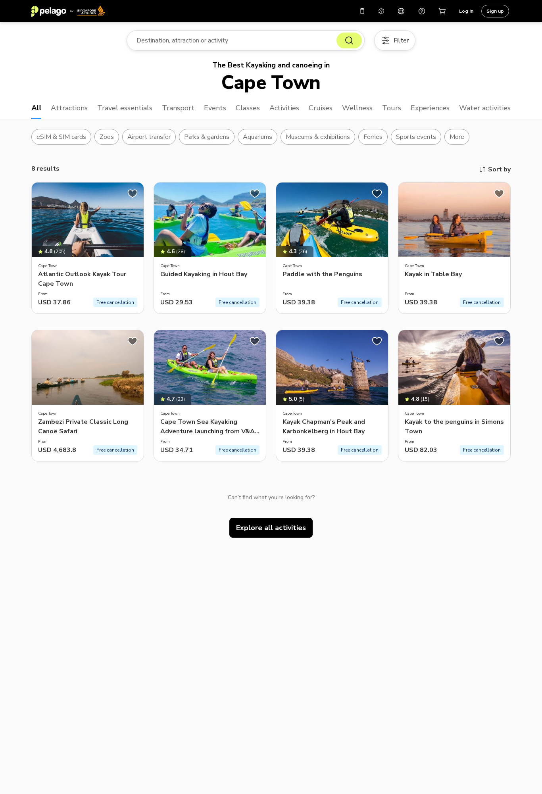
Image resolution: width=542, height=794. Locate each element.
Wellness (357, 108)
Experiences (430, 108)
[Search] (349, 40)
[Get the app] (362, 11)
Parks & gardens (207, 137)
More (457, 137)
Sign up (495, 11)
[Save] (132, 193)
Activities (284, 108)
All (36, 108)
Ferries (372, 137)
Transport (178, 108)
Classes (248, 108)
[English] (401, 11)
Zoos (107, 137)
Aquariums (257, 137)
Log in (466, 11)
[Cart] (442, 11)
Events (215, 108)
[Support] (422, 11)
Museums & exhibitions (318, 137)
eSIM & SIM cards (61, 137)
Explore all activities (271, 528)
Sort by (499, 169)
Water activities (485, 108)
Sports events (416, 137)
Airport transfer (149, 137)
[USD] (381, 11)
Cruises (321, 108)
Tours (391, 108)
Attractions (69, 108)
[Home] (68, 11)
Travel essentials (124, 108)
